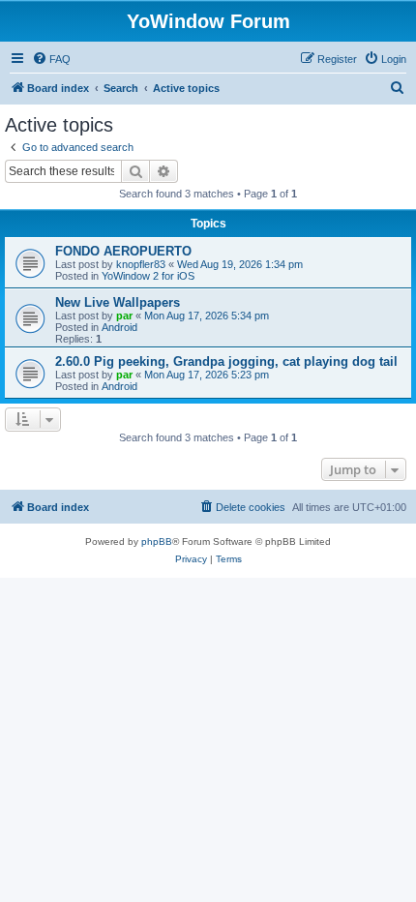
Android (119, 327)
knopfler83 (140, 264)
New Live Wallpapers (117, 302)
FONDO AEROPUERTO (123, 251)
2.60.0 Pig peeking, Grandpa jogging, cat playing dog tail (226, 361)
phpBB (156, 541)
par (124, 315)
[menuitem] (51, 59)
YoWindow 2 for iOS (148, 276)
